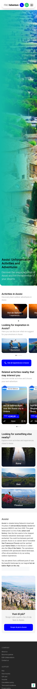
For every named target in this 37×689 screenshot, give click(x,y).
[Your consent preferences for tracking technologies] (33, 685)
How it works (6, 674)
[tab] (18, 320)
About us (5, 651)
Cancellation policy (8, 682)
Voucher (4, 679)
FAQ (3, 671)
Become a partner (7, 654)
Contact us (5, 660)
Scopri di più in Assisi (18, 627)
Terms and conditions (9, 685)
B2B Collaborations (8, 657)
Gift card (4, 676)
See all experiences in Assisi (18, 363)
